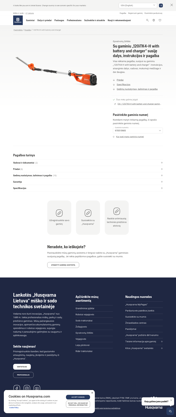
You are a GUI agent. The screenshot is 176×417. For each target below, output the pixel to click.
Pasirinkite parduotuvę (153, 13)
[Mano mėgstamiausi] (160, 20)
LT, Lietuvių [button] (30, 13)
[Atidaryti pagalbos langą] (170, 411)
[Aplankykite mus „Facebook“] (16, 388)
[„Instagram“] (26, 388)
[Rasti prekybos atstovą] (154, 20)
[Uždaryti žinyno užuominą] (171, 400)
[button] (30, 20)
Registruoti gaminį (135, 13)
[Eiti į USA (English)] (161, 5)
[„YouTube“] (36, 388)
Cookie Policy (14, 407)
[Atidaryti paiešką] (147, 20)
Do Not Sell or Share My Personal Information (78, 404)
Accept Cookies (78, 397)
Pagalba (123, 13)
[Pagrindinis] (18, 20)
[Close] (92, 393)
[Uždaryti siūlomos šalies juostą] (172, 5)
